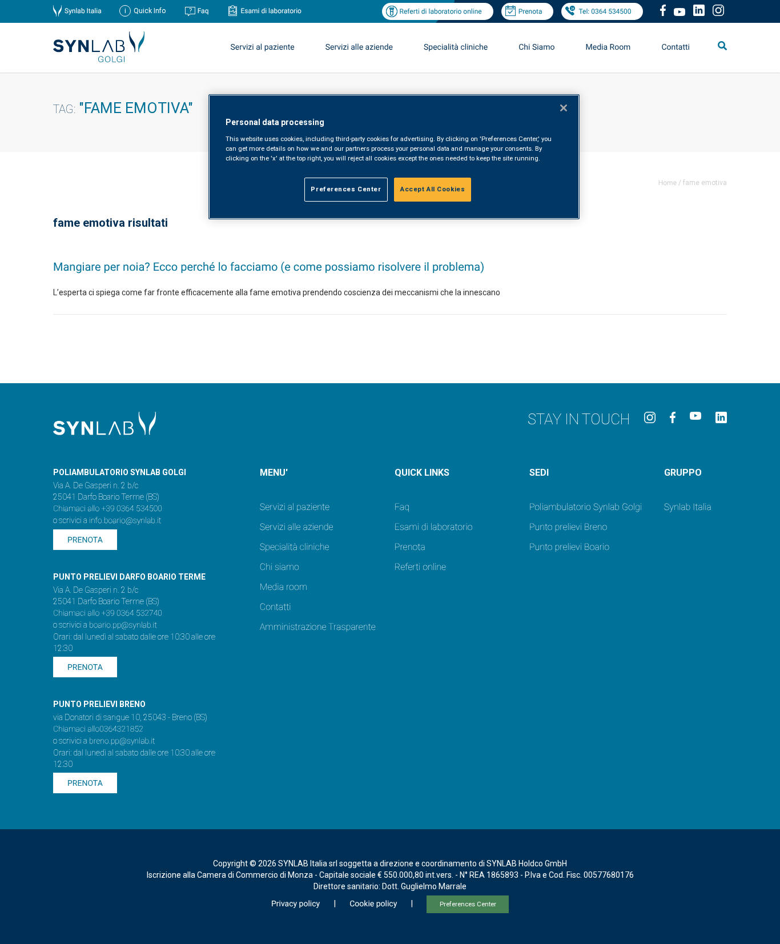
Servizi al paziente (294, 506)
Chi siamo (279, 566)
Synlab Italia (83, 11)
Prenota (530, 11)
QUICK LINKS (422, 472)
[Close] (563, 107)
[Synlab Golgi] (98, 59)
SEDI (539, 472)
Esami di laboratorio (270, 11)
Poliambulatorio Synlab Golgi (585, 506)
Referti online (420, 566)
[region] (394, 156)
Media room (283, 586)
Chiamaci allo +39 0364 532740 (107, 613)
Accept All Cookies (432, 189)
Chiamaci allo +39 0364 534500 (107, 508)
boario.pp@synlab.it (123, 625)
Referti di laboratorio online (440, 11)
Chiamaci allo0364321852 (98, 729)
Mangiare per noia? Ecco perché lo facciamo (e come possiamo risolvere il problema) (268, 267)
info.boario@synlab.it (125, 520)
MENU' (274, 472)
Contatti (675, 47)
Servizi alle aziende (296, 526)
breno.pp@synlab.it (122, 741)
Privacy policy (295, 904)
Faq (203, 11)
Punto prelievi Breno (568, 526)
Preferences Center (468, 904)
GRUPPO (683, 472)
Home (667, 183)
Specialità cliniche (456, 47)
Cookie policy (373, 904)
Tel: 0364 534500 (604, 11)
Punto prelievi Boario (569, 546)
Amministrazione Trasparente (318, 626)
